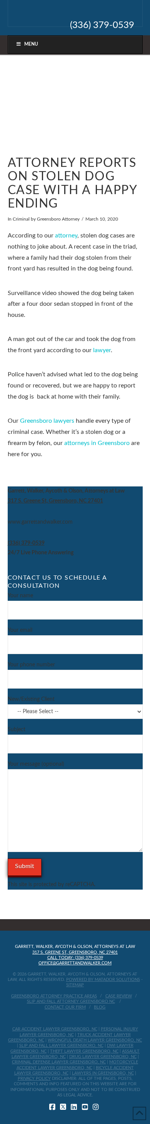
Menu (31, 44)
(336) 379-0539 (102, 25)
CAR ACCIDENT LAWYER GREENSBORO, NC (54, 1029)
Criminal (21, 219)
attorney (66, 235)
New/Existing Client (31, 699)
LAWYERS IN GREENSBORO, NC (103, 1073)
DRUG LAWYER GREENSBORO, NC (103, 1057)
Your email (20, 630)
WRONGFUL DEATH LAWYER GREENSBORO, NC (95, 1040)
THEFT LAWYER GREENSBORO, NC (84, 1051)
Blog (99, 1007)
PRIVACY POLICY (34, 1078)
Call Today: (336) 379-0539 (75, 958)
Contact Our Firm (65, 1007)
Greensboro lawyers (47, 421)
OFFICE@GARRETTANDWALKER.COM (75, 963)
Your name (20, 595)
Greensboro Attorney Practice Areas (54, 996)
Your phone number (31, 664)
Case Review (118, 996)
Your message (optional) (36, 764)
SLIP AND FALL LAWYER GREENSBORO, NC (61, 1045)
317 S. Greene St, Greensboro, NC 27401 (75, 952)
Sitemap (75, 985)
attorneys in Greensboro (97, 443)
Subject (16, 729)
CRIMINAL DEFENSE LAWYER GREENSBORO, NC (59, 1062)
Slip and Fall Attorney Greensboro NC (71, 1001)
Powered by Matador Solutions (103, 979)
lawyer (102, 350)
